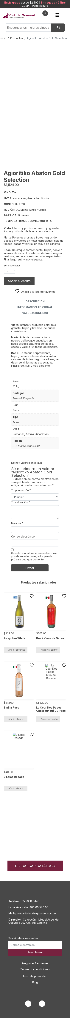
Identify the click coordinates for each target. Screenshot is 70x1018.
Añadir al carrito (19, 281)
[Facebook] (28, 1003)
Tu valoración (20, 502)
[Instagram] (42, 1003)
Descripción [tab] (35, 301)
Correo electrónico (24, 536)
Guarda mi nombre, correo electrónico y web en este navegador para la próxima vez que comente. (34, 556)
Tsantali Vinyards (23, 398)
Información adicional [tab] (35, 307)
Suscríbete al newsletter (23, 938)
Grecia (17, 410)
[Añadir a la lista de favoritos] (32, 596)
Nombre (17, 523)
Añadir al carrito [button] (16, 649)
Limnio (30, 434)
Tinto (16, 422)
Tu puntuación (21, 490)
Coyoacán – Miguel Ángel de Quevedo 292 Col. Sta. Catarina (33, 921)
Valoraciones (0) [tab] (35, 312)
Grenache (18, 434)
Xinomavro (42, 434)
